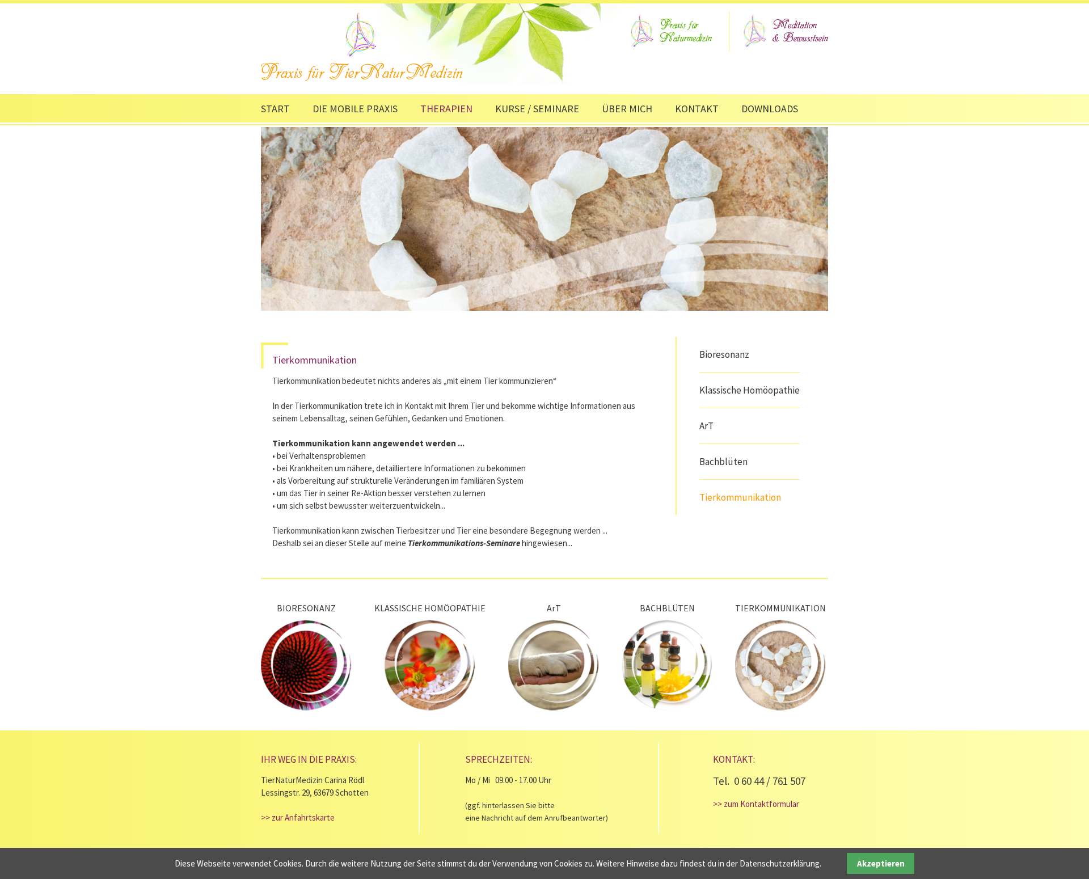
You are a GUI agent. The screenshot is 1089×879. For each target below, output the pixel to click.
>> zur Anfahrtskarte (298, 817)
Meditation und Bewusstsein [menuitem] (784, 30)
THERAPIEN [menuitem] (446, 108)
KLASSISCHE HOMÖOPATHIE (430, 608)
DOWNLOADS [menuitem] (769, 108)
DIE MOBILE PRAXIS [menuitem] (355, 108)
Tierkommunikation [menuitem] (740, 497)
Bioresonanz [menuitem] (724, 354)
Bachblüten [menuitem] (723, 461)
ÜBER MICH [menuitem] (627, 108)
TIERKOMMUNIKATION (780, 608)
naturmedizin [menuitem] (670, 31)
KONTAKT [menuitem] (697, 108)
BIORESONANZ (306, 608)
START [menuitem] (275, 108)
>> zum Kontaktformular (756, 803)
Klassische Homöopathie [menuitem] (749, 390)
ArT (554, 608)
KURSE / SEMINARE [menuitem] (537, 108)
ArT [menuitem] (706, 426)
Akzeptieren (881, 863)
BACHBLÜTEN (667, 608)
